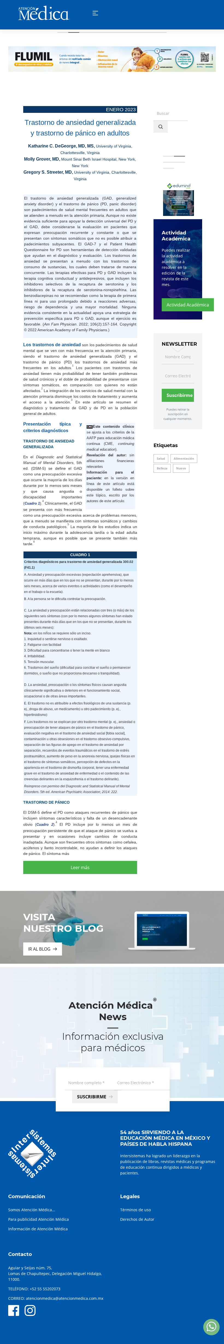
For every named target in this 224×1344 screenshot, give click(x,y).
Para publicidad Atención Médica (38, 1219)
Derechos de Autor (137, 1219)
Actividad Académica (188, 305)
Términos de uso (135, 1209)
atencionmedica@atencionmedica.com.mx (64, 1298)
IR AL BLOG (39, 949)
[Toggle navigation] (95, 13)
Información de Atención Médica (38, 1228)
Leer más (80, 867)
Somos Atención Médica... (31, 1209)
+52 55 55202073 (45, 1288)
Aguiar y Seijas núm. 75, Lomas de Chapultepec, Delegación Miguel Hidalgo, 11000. (55, 1273)
